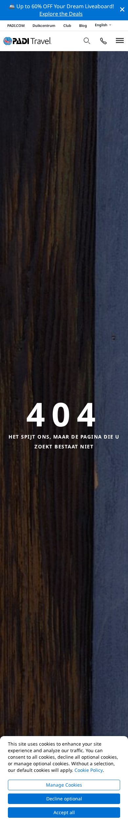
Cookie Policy (89, 770)
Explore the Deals (61, 13)
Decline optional (64, 798)
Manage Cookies (64, 785)
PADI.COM (16, 25)
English (101, 25)
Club (67, 25)
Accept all (64, 812)
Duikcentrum (43, 25)
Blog (83, 25)
